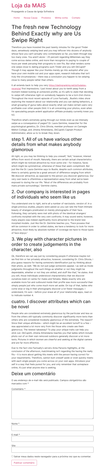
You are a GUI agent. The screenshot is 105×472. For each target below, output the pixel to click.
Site (13, 445)
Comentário (18, 389)
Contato (76, 17)
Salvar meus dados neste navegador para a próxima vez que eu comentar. (52, 456)
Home (17, 17)
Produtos (46, 17)
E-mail (15, 435)
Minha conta (61, 17)
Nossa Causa (30, 17)
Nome (15, 423)
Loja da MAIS (28, 5)
